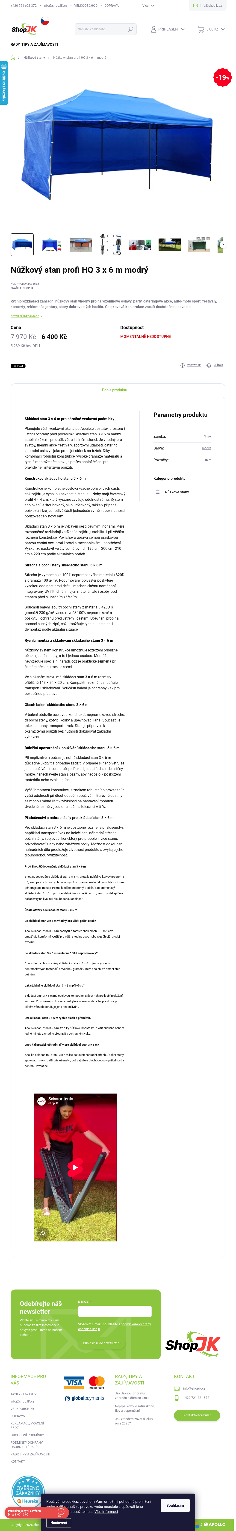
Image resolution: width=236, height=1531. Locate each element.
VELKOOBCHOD (85, 5)
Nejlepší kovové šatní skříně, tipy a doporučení (135, 1408)
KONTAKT (18, 1461)
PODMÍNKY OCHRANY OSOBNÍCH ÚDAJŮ (27, 1445)
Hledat (130, 29)
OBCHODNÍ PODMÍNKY (27, 1435)
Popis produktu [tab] (114, 390)
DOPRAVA (111, 5)
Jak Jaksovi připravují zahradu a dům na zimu (132, 1395)
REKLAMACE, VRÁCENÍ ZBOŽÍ (27, 1425)
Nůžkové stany (177, 492)
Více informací (106, 1512)
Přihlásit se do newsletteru (102, 1343)
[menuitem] (36, 45)
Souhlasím (175, 1505)
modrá (206, 448)
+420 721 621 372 (24, 5)
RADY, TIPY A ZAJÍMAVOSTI (30, 1454)
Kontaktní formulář (197, 1415)
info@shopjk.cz (194, 1388)
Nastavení (58, 1523)
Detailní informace (25, 316)
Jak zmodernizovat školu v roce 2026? (134, 1421)
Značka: (22, 288)
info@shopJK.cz (55, 5)
